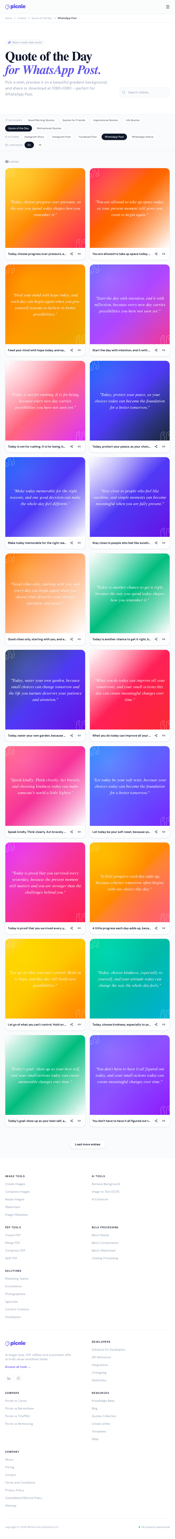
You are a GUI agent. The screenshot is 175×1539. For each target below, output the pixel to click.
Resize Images (14, 1199)
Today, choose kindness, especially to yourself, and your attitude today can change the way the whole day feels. (121, 1024)
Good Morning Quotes (41, 120)
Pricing (9, 1467)
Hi (40, 145)
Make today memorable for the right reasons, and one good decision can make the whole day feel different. (37, 543)
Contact (10, 1475)
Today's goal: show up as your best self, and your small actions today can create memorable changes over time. (37, 1121)
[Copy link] (79, 253)
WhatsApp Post (114, 137)
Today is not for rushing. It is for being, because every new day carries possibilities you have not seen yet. (37, 446)
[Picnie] (15, 6)
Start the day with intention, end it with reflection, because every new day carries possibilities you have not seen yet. (121, 350)
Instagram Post (61, 137)
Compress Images (17, 1192)
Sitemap (10, 1505)
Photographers (15, 1294)
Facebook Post (88, 137)
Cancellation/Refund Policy (23, 1498)
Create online (101, 1424)
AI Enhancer (100, 1199)
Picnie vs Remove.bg (19, 1424)
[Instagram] (18, 1378)
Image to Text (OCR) (105, 1192)
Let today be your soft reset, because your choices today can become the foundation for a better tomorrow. (121, 832)
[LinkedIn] (9, 1378)
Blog (95, 1408)
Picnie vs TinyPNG (17, 1416)
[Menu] (168, 7)
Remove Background (106, 1184)
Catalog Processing (105, 1258)
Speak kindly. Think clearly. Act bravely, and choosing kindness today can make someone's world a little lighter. (37, 832)
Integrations (100, 1365)
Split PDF (11, 1258)
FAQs (95, 1439)
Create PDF (13, 1235)
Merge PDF (12, 1243)
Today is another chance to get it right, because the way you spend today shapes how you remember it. (121, 639)
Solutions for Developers (108, 1349)
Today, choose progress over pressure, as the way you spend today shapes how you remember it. (37, 254)
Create (22, 18)
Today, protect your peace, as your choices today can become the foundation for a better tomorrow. (121, 446)
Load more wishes (87, 1144)
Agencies (11, 1301)
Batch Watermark (104, 1250)
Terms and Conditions (20, 1482)
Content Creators (17, 1309)
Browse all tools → (18, 1367)
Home (8, 18)
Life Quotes (133, 120)
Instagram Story (34, 137)
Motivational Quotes (49, 128)
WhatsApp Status (142, 137)
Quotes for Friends (74, 120)
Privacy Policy (14, 1490)
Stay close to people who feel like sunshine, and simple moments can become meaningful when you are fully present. (121, 543)
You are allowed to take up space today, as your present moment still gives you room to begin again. (121, 254)
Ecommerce (13, 1286)
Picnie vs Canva (16, 1401)
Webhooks (99, 1380)
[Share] (71, 253)
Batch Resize (100, 1235)
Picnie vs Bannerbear (19, 1408)
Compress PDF (15, 1250)
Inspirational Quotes (105, 120)
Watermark (12, 1207)
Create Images (15, 1184)
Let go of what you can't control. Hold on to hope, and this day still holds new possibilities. (37, 1024)
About (9, 1459)
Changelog (99, 1372)
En (29, 145)
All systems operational (155, 1527)
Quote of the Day (42, 18)
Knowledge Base (103, 1401)
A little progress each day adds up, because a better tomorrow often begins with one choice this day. (121, 928)
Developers (13, 1317)
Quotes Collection (104, 1416)
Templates (99, 1431)
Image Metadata (16, 1215)
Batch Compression (105, 1243)
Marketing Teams (16, 1278)
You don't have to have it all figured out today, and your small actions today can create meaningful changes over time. (121, 1121)
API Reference (101, 1357)
